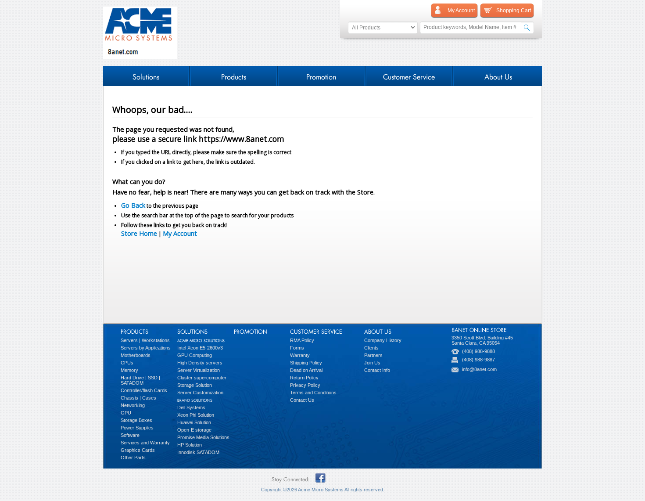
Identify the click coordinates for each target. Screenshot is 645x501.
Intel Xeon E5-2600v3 (200, 347)
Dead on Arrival (306, 370)
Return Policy (304, 377)
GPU (126, 412)
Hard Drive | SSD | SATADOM (140, 380)
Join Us (372, 362)
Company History (382, 340)
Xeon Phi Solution (195, 415)
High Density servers (199, 362)
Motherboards (135, 355)
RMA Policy (302, 340)
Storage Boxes (136, 420)
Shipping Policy (306, 362)
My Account (180, 233)
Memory (129, 370)
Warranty (300, 355)
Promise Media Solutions (203, 437)
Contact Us (302, 400)
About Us (498, 76)
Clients (371, 347)
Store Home (139, 233)
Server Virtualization (198, 370)
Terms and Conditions (313, 392)
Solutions (146, 76)
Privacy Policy (305, 385)
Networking (133, 405)
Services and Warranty (145, 442)
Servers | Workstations (145, 340)
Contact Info (377, 370)
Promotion (321, 76)
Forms (297, 347)
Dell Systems (191, 407)
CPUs (127, 362)
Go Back (133, 205)
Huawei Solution (194, 422)
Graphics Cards (138, 450)
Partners (373, 355)
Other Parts (133, 457)
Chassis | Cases (138, 397)
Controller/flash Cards (144, 390)
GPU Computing (194, 355)
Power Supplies (137, 427)
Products (233, 76)
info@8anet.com (479, 369)
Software (130, 435)
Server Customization (200, 392)
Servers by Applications (146, 347)
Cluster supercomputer (201, 377)
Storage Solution (194, 385)
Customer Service (409, 76)
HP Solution (189, 444)
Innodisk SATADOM (198, 452)
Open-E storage (194, 430)
